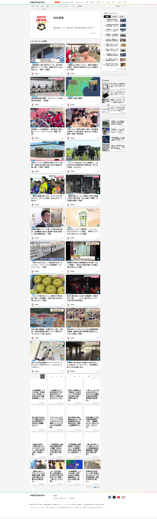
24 (88, 376)
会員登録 (118, 6)
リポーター (120, 2)
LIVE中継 (71, 498)
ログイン (124, 6)
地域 (108, 2)
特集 (87, 2)
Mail (123, 496)
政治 (33, 6)
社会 (37, 6)
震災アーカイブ (64, 498)
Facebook (109, 497)
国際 (47, 6)
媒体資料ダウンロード (57, 504)
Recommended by (90, 487)
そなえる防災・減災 (67, 2)
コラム (73, 6)
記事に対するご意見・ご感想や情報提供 (41, 504)
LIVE (113, 2)
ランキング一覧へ (119, 69)
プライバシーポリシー (91, 507)
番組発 (93, 2)
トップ (31, 9)
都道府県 (80, 6)
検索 (125, 2)
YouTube (118, 497)
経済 (42, 6)
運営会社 (79, 504)
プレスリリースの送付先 (70, 504)
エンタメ (59, 6)
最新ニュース (101, 2)
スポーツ (66, 6)
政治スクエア (79, 2)
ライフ (53, 6)
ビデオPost (56, 498)
